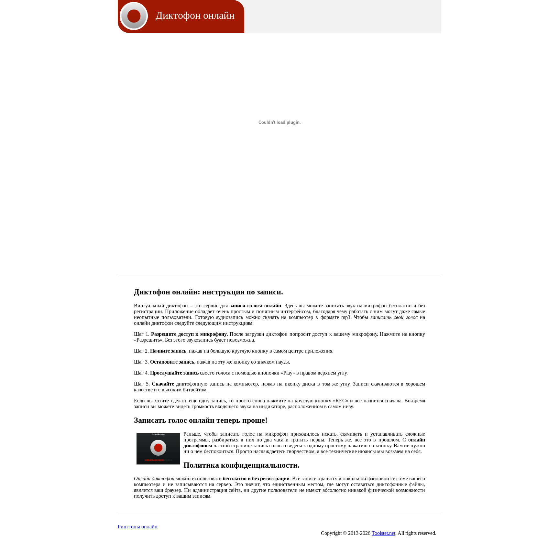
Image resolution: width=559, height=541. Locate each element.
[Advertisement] (279, 57)
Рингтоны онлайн (138, 526)
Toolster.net (383, 533)
